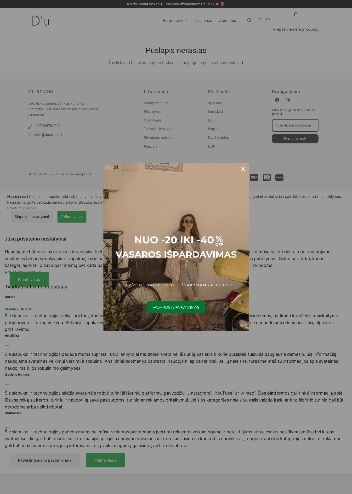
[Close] (243, 169)
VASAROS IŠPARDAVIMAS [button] (176, 307)
